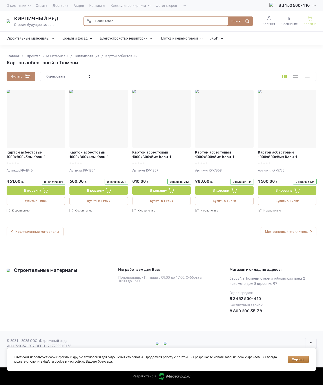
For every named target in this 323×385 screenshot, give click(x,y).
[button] (88, 21)
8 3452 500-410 (294, 5)
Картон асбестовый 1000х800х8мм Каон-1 (277, 154)
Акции (79, 6)
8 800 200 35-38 (246, 311)
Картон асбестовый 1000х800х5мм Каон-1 (151, 154)
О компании (16, 6)
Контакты (97, 6)
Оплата (41, 6)
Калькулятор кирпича (128, 6)
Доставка (60, 6)
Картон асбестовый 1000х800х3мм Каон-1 (26, 154)
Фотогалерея (166, 6)
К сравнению (21, 210)
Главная (13, 56)
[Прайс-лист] (307, 76)
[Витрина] (284, 76)
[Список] (295, 76)
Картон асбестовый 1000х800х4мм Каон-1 (88, 154)
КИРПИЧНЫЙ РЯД (36, 19)
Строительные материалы (46, 56)
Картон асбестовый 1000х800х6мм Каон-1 (214, 154)
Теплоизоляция (86, 56)
